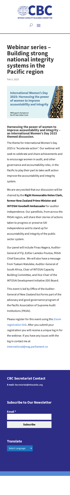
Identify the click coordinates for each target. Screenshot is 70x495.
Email (11, 412)
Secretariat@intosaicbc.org (29, 384)
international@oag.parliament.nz (27, 347)
